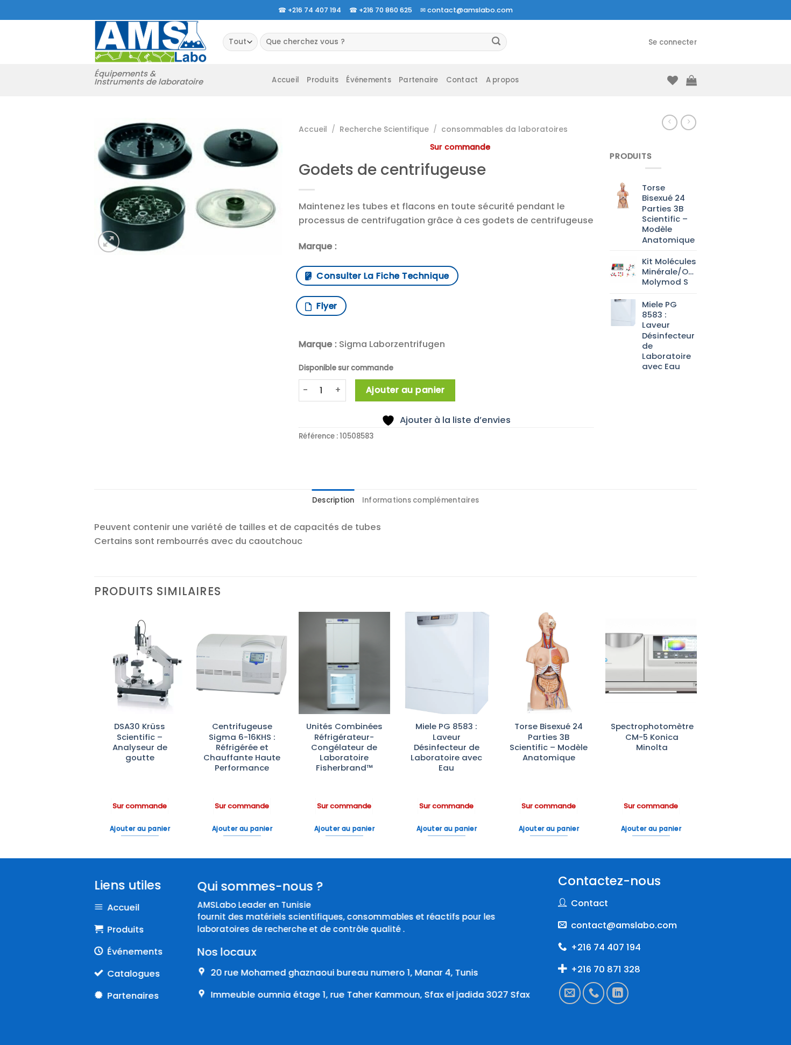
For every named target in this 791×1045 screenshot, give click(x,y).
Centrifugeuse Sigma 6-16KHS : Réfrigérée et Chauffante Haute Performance (241, 747)
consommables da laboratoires (504, 129)
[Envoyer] (496, 42)
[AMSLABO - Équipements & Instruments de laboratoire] (150, 41)
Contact (462, 80)
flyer (324, 306)
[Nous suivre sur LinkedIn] (617, 993)
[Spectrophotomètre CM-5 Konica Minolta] (651, 663)
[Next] (696, 734)
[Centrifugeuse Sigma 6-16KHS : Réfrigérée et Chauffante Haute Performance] (242, 663)
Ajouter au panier (405, 390)
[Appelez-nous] (594, 993)
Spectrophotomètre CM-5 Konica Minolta (652, 736)
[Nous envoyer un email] (570, 993)
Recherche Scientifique (384, 129)
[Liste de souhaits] (672, 80)
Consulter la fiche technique (380, 276)
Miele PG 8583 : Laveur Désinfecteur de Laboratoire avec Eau (446, 747)
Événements (368, 80)
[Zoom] (108, 241)
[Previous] (95, 734)
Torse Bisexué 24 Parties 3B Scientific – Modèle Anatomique (549, 741)
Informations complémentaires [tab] (420, 500)
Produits (322, 80)
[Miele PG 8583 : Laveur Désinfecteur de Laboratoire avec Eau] (446, 663)
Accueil (285, 80)
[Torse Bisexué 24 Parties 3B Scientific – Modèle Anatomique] (549, 663)
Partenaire (419, 80)
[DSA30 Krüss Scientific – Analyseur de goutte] (140, 663)
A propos (502, 80)
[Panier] (691, 80)
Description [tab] (333, 500)
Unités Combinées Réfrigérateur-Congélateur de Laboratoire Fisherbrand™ (344, 747)
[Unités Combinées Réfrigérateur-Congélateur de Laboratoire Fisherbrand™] (344, 663)
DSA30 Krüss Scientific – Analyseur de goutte (139, 741)
